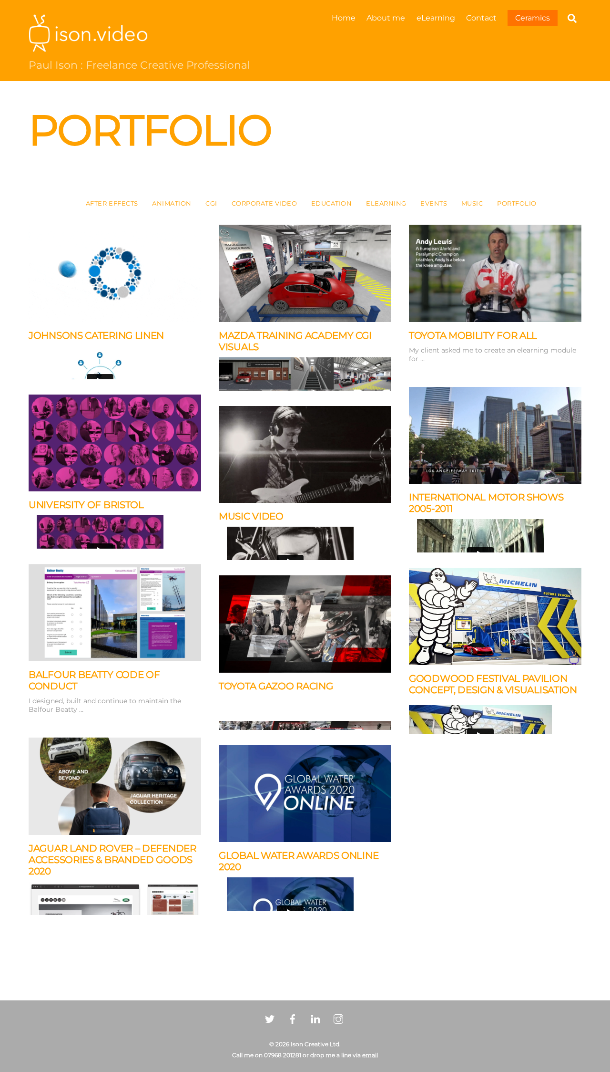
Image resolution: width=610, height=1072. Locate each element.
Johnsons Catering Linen (96, 335)
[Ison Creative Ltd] (88, 47)
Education (331, 203)
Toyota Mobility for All (473, 335)
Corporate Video (264, 203)
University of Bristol (86, 504)
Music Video (251, 516)
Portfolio (517, 203)
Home (344, 17)
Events (433, 203)
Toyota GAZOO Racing (276, 686)
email (370, 1055)
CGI (211, 203)
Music (472, 203)
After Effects (112, 203)
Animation (172, 203)
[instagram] (338, 1018)
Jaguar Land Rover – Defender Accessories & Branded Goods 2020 (112, 860)
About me (385, 17)
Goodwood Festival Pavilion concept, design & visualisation (493, 684)
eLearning (436, 17)
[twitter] (269, 1018)
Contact (481, 17)
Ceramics (532, 17)
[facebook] (292, 1018)
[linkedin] (315, 1018)
